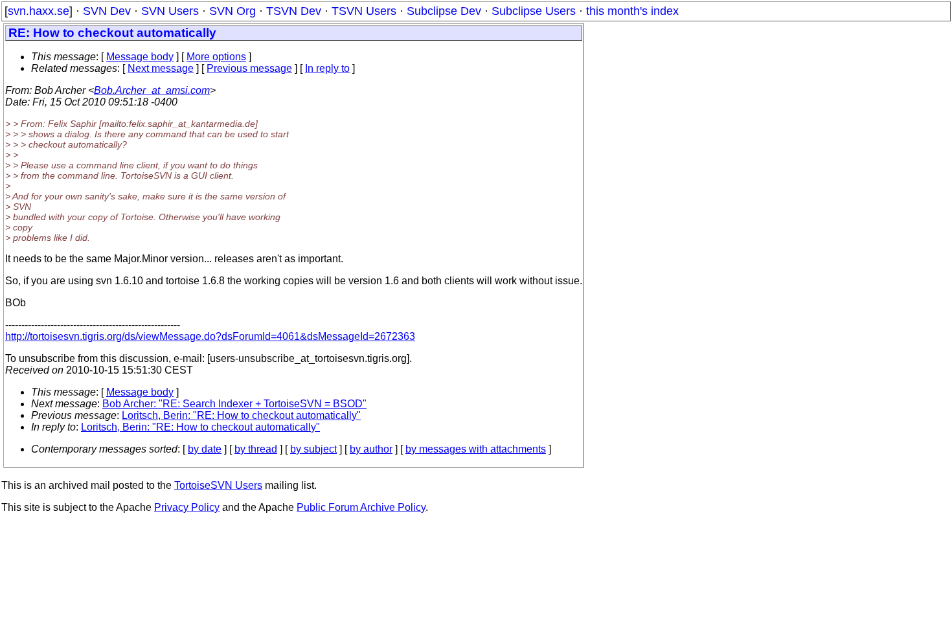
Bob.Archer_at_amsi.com (152, 90)
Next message (161, 68)
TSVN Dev (293, 11)
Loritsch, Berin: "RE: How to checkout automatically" (241, 415)
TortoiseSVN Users (218, 485)
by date (204, 449)
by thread (255, 449)
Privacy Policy (187, 507)
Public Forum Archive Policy (361, 507)
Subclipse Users (534, 11)
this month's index (632, 11)
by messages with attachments (475, 449)
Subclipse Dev (444, 11)
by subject (313, 449)
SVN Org (232, 11)
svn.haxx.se (38, 11)
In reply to (327, 68)
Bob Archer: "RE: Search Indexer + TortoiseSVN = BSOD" (234, 403)
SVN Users (170, 11)
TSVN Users (364, 11)
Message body (140, 56)
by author (371, 449)
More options (216, 56)
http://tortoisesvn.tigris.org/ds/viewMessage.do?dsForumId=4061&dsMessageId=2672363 (210, 336)
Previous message (249, 68)
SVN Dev (107, 11)
